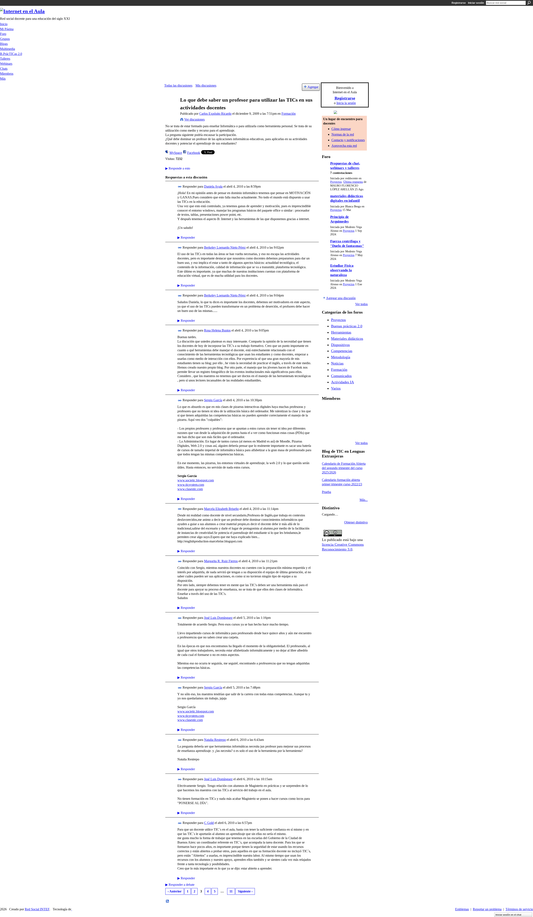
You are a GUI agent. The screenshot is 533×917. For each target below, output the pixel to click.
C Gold (209, 823)
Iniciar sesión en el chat (508, 914)
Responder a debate (179, 884)
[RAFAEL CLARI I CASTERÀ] (348, 409)
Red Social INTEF (37, 909)
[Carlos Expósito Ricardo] (171, 108)
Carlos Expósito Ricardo (215, 113)
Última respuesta (353, 181)
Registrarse (459, 2)
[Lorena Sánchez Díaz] (337, 421)
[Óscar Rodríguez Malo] (359, 409)
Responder (186, 237)
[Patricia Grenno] (359, 432)
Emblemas (462, 909)
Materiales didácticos (347, 338)
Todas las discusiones (178, 85)
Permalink (180, 187)
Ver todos (361, 304)
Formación (288, 113)
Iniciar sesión (476, 2)
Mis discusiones (206, 85)
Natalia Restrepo (215, 739)
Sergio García (213, 400)
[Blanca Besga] (359, 421)
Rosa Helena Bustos (217, 330)
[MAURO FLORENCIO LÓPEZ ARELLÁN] (327, 409)
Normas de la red (342, 134)
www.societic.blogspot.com (195, 480)
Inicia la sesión (346, 103)
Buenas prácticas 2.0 (346, 326)
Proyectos (336, 181)
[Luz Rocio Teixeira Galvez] (327, 432)
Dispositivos (340, 345)
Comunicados (341, 376)
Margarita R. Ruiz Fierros (221, 561)
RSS (167, 901)
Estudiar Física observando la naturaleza (342, 270)
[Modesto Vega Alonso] (327, 421)
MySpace (175, 152)
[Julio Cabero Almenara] (348, 432)
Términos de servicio (519, 909)
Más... (364, 500)
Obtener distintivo (356, 522)
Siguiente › (245, 891)
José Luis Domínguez (218, 617)
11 (231, 891)
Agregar (313, 87)
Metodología (340, 357)
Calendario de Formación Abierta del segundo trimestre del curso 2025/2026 (344, 468)
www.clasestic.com (190, 489)
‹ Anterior (175, 891)
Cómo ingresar (341, 129)
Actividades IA (342, 382)
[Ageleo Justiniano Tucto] (337, 409)
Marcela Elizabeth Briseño (221, 509)
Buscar (529, 3)
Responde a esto (177, 168)
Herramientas (341, 332)
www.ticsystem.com (190, 484)
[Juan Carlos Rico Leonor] (348, 421)
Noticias (337, 363)
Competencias (341, 351)
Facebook (193, 152)
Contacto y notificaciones (348, 140)
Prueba (326, 492)
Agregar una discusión (341, 298)
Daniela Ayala (213, 186)
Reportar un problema (487, 909)
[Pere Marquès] (337, 432)
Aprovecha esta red (344, 145)
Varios (336, 388)
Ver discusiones (194, 119)
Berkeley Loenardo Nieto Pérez (225, 247)
